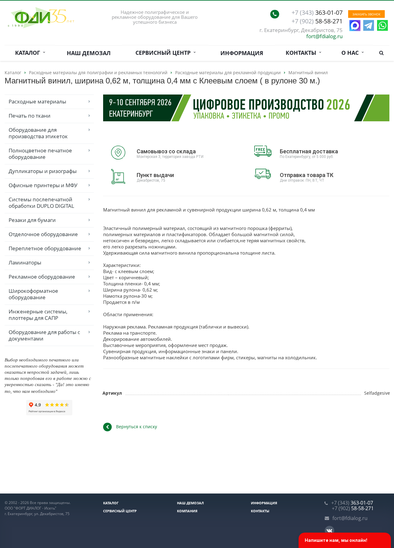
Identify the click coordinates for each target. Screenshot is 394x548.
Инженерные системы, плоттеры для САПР (38, 314)
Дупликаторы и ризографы (43, 171)
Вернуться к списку (136, 426)
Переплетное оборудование (45, 248)
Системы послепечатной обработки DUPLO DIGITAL (41, 202)
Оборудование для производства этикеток (38, 133)
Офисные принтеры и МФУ (43, 185)
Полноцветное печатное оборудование (40, 153)
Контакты (302, 52)
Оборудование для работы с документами (44, 335)
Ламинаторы (25, 262)
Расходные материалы (37, 101)
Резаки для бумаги (32, 220)
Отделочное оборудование (43, 234)
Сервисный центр (164, 52)
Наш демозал (89, 53)
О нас (351, 52)
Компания (187, 511)
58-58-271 (317, 21)
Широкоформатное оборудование (33, 294)
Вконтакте (329, 530)
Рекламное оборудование (42, 276)
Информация (241, 53)
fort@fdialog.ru (324, 36)
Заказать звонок (366, 14)
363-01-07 (317, 12)
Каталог (29, 52)
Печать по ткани (29, 115)
